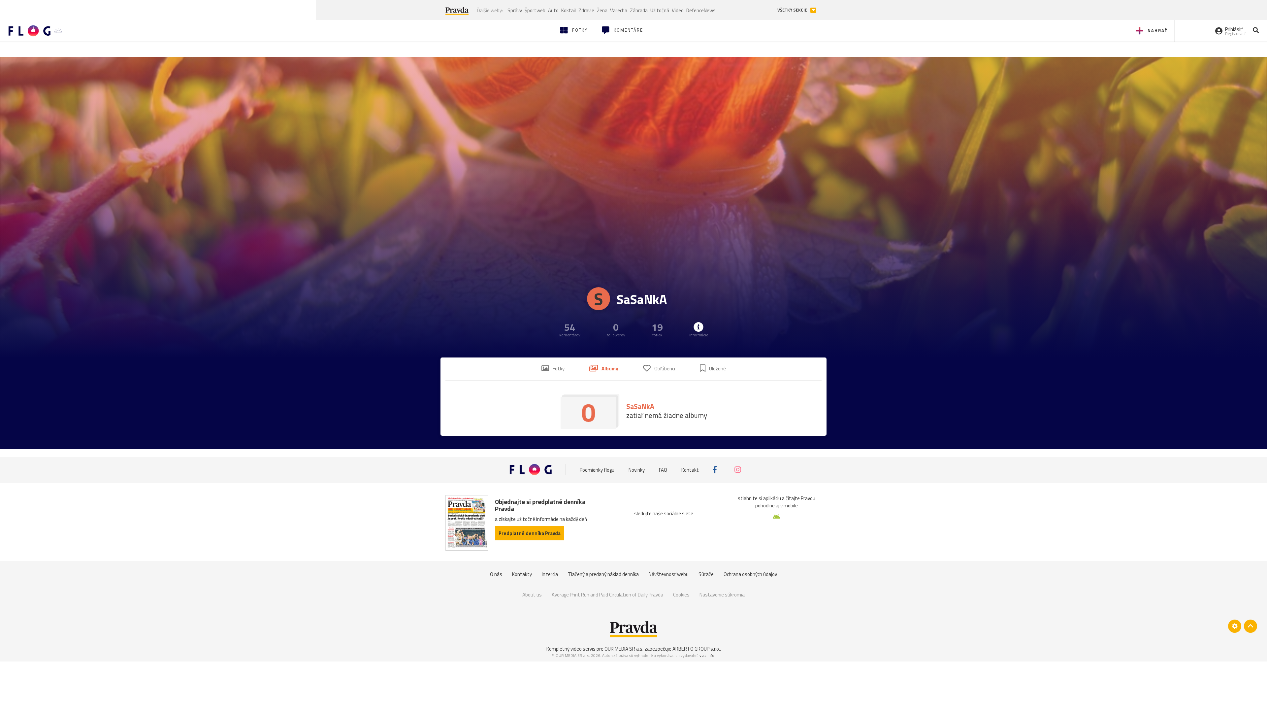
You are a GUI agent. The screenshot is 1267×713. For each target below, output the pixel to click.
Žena (602, 10)
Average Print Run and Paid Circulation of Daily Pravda (607, 594)
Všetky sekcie (792, 10)
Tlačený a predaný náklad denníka (603, 574)
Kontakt (690, 469)
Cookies (681, 594)
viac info (706, 655)
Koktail (568, 10)
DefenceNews (701, 10)
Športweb (535, 10)
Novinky (637, 469)
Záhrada (639, 10)
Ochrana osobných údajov (750, 574)
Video (678, 10)
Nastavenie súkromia (722, 594)
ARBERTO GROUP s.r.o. (696, 649)
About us (532, 594)
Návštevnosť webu (669, 574)
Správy (514, 10)
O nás (496, 574)
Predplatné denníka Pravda (530, 533)
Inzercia (550, 574)
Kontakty (522, 574)
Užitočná (659, 10)
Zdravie (586, 10)
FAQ (663, 469)
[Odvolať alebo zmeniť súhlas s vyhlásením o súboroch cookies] (1234, 626)
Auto (553, 10)
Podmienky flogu (597, 469)
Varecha (618, 10)
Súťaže (706, 574)
